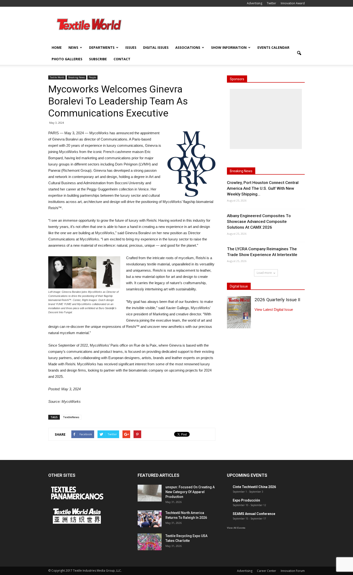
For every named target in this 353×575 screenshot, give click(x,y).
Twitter (271, 3)
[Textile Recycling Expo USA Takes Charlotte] (150, 541)
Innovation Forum (293, 571)
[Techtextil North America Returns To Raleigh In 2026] (150, 518)
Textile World (57, 77)
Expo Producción (246, 500)
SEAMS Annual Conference (254, 514)
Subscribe (98, 59)
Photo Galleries (67, 59)
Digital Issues (156, 47)
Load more (264, 273)
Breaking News (76, 77)
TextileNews (71, 417)
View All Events (236, 527)
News (73, 47)
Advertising (254, 3)
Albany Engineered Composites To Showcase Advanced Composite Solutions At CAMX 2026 (259, 221)
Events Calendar (273, 47)
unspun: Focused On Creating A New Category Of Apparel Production (190, 492)
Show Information (229, 47)
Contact (122, 59)
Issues (130, 47)
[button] (299, 53)
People (92, 77)
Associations (187, 47)
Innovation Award (293, 3)
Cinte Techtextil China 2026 (254, 487)
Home (57, 47)
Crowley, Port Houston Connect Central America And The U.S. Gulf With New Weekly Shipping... (262, 188)
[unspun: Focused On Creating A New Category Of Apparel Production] (150, 493)
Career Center (266, 571)
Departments (102, 47)
